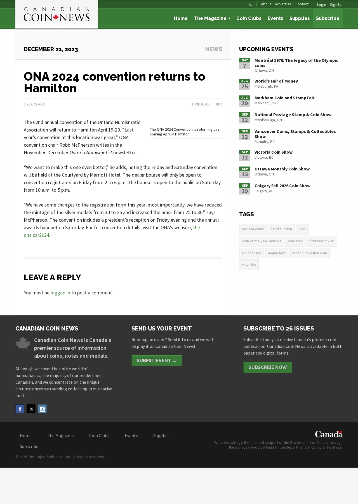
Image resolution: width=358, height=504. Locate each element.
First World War (321, 240)
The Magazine (210, 18)
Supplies (299, 18)
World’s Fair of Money (276, 81)
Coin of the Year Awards (261, 240)
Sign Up (336, 4)
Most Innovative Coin (309, 252)
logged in (60, 292)
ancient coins (253, 228)
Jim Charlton (251, 252)
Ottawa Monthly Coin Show (282, 169)
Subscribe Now (268, 367)
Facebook (19, 408)
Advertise (283, 4)
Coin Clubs (249, 18)
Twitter (31, 408)
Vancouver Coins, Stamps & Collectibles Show (295, 133)
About (266, 4)
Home (181, 18)
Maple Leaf (277, 252)
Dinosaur (295, 240)
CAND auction (281, 228)
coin (302, 228)
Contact (301, 4)
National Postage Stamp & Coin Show (293, 114)
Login (321, 4)
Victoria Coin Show (274, 152)
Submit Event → (157, 360)
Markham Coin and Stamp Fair (284, 97)
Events (275, 18)
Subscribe (328, 18)
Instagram (42, 408)
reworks (249, 264)
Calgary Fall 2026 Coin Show (282, 185)
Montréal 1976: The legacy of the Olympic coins (296, 62)
